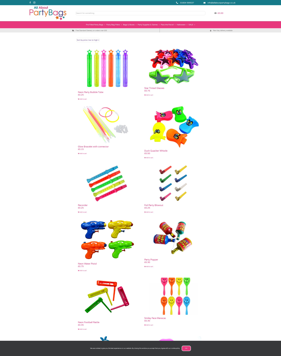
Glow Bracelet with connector (93, 146)
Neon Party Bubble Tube (90, 92)
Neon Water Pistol (87, 264)
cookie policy (175, 348)
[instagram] (34, 3)
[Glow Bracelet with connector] (107, 124)
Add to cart (83, 99)
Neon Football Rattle (88, 322)
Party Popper (151, 259)
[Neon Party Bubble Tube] (107, 68)
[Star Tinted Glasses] (174, 66)
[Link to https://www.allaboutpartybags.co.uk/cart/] (215, 13)
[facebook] (30, 3)
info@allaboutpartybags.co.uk (221, 3)
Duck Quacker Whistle (155, 151)
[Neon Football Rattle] (107, 298)
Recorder (83, 205)
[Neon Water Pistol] (107, 239)
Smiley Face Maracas (155, 318)
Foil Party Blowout (153, 205)
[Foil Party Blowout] (174, 183)
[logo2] (48, 6)
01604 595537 (187, 3)
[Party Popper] (174, 237)
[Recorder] (107, 183)
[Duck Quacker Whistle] (174, 126)
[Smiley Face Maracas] (174, 296)
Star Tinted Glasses (154, 88)
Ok (186, 348)
